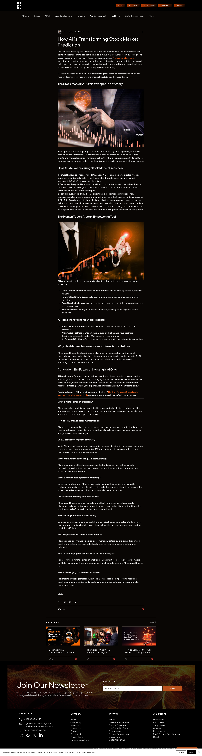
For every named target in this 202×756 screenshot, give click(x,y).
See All (153, 622)
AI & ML (112, 719)
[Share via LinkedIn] (70, 602)
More (151, 16)
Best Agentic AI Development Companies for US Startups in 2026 (61, 651)
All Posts (25, 16)
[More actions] (142, 32)
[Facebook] (28, 735)
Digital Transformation (134, 16)
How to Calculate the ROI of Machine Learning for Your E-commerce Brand (138, 651)
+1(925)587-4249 (32, 719)
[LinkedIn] (41, 735)
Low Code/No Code (118, 728)
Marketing (80, 16)
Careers (74, 731)
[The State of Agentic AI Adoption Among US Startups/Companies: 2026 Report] (101, 636)
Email (105, 684)
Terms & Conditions (79, 740)
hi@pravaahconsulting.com (37, 723)
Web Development (63, 16)
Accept (191, 752)
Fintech (157, 728)
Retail (156, 737)
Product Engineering (119, 734)
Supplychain (159, 725)
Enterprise (158, 722)
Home (73, 719)
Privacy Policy (77, 737)
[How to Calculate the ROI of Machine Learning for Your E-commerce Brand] (139, 636)
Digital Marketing (117, 739)
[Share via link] (76, 602)
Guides (37, 16)
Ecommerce (115, 731)
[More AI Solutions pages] (154, 5)
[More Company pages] (169, 5)
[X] (34, 735)
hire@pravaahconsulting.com (38, 726)
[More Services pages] (136, 5)
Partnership (76, 734)
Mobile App (114, 737)
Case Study (76, 722)
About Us (75, 725)
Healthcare (115, 16)
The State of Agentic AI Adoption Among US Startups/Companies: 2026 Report (100, 651)
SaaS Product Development (166, 734)
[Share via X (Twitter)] (64, 602)
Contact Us (75, 728)
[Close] (199, 752)
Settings (181, 752)
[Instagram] (21, 735)
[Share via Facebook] (59, 602)
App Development (98, 16)
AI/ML (47, 16)
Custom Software (117, 725)
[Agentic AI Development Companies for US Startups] (63, 636)
